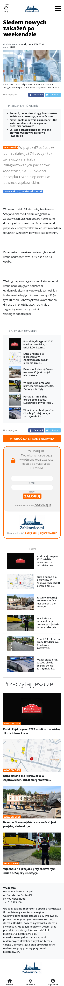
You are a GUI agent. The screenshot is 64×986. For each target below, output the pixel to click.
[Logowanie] (53, 981)
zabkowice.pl (28, 933)
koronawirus (11, 191)
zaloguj (32, 496)
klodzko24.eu (11, 933)
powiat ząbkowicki (32, 191)
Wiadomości (11, 147)
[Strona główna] (9, 981)
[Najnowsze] (30, 981)
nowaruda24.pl (40, 930)
